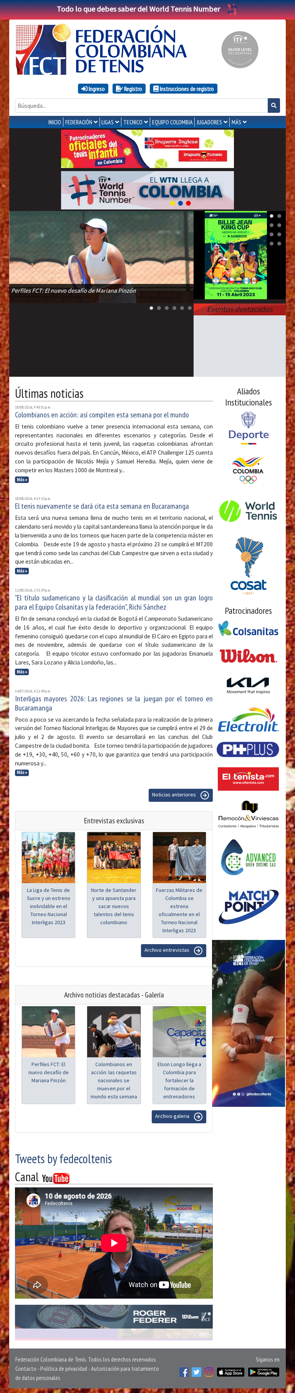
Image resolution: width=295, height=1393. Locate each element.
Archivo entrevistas (167, 950)
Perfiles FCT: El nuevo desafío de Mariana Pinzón (48, 1072)
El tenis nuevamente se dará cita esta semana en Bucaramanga (102, 506)
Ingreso (96, 88)
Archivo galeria (173, 1116)
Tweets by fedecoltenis (63, 1159)
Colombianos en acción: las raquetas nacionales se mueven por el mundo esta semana (114, 1080)
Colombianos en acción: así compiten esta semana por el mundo (102, 415)
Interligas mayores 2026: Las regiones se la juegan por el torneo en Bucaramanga (114, 703)
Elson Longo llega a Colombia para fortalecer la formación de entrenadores (179, 1080)
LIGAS (107, 122)
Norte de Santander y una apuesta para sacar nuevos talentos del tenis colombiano (113, 906)
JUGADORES (209, 122)
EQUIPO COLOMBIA (172, 122)
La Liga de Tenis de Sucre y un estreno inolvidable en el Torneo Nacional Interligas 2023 (48, 906)
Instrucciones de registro (186, 88)
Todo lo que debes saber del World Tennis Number (138, 8)
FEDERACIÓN (78, 122)
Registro (132, 88)
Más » (22, 479)
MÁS (236, 122)
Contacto (25, 1368)
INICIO (54, 122)
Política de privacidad (63, 1368)
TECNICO (133, 122)
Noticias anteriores (174, 794)
